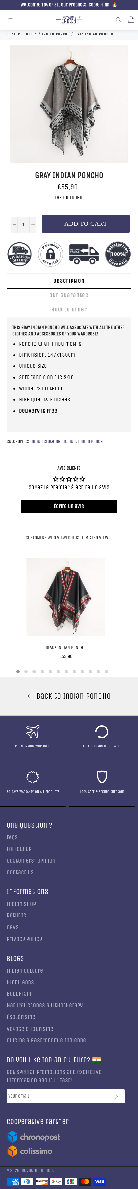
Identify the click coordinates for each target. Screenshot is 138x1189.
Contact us (20, 872)
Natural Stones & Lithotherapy (45, 1005)
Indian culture (25, 970)
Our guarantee (69, 295)
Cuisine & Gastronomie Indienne (46, 1040)
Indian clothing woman (53, 441)
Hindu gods (20, 982)
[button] (18, 671)
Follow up (19, 849)
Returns (16, 915)
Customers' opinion (31, 860)
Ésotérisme (21, 1017)
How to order (69, 309)
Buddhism (19, 993)
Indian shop (21, 904)
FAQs (12, 837)
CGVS (13, 927)
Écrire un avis (69, 506)
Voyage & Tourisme (30, 1029)
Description (69, 280)
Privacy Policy (24, 939)
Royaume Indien (37, 1170)
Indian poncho (92, 441)
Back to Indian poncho (72, 696)
